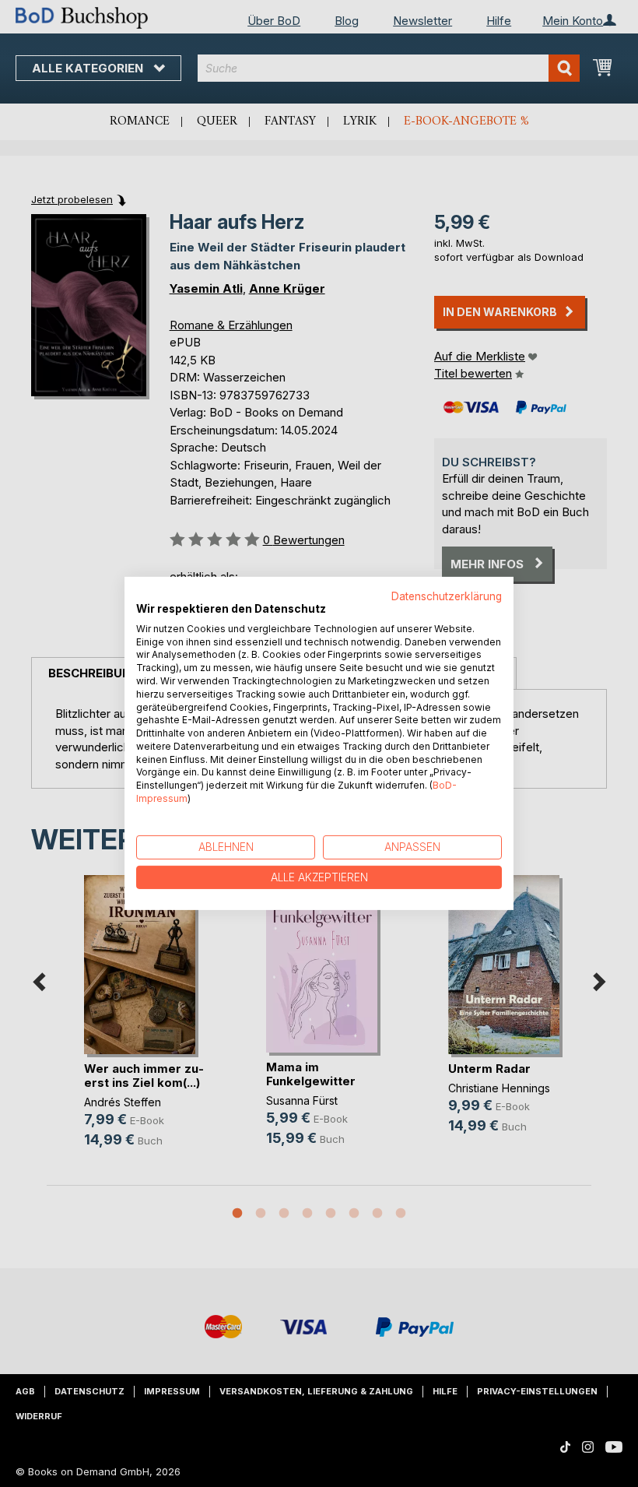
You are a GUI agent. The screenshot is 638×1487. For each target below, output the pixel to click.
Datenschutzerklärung (446, 596)
